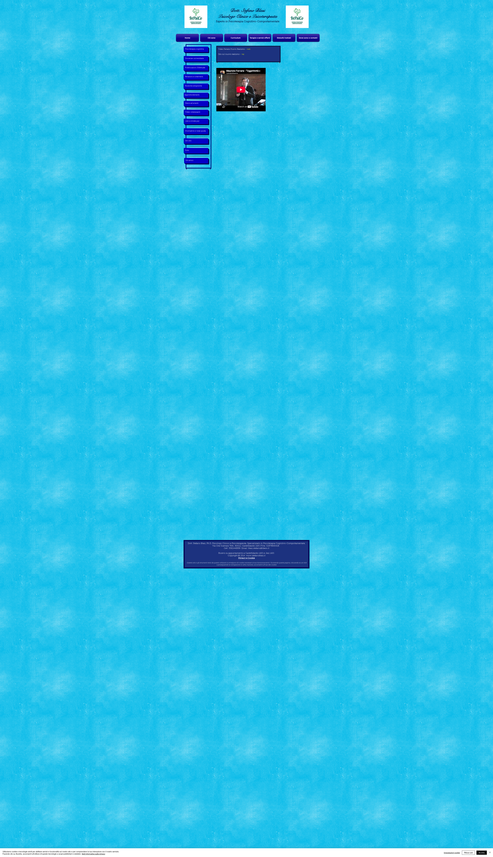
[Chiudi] (489, 852)
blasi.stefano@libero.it (258, 548)
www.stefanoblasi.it (255, 556)
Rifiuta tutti (468, 852)
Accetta (482, 852)
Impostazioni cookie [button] (452, 852)
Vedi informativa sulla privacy (93, 854)
